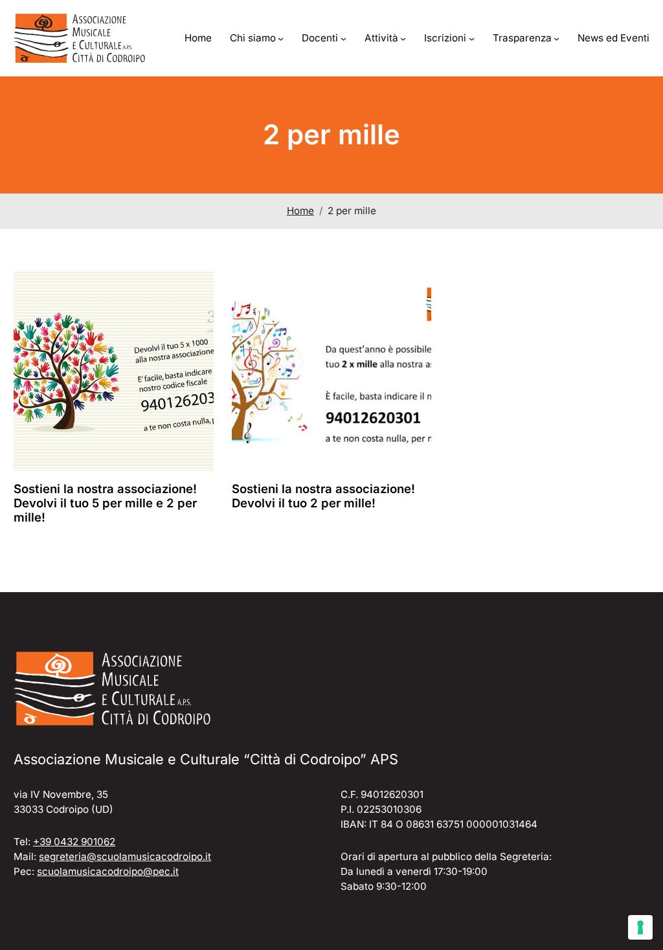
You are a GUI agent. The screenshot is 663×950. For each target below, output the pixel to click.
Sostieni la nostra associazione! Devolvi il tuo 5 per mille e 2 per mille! (105, 502)
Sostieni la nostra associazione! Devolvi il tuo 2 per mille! (323, 495)
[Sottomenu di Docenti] (343, 38)
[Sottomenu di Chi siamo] (281, 38)
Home (300, 210)
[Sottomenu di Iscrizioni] (472, 38)
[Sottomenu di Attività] (403, 38)
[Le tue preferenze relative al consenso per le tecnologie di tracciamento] (640, 927)
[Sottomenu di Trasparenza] (556, 38)
